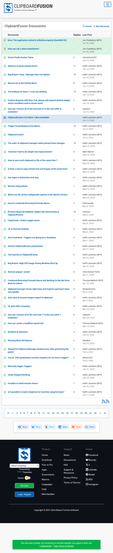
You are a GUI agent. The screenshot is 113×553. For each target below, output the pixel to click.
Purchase (24, 485)
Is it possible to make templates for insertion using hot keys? (36, 392)
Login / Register (24, 494)
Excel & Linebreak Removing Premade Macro (29, 203)
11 (43, 413)
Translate (27, 472)
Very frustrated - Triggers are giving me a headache (32, 237)
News (66, 455)
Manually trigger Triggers (20, 366)
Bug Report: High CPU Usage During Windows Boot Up (33, 263)
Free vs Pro (47, 465)
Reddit (92, 474)
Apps (44, 469)
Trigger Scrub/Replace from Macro (24, 126)
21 (90, 413)
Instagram (93, 484)
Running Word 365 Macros (20, 340)
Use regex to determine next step (23, 177)
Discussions (70, 460)
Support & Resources (69, 471)
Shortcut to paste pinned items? (23, 66)
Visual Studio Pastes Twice (20, 57)
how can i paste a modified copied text (26, 323)
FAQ (66, 465)
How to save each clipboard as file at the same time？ (33, 160)
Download (47, 460)
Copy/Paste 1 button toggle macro (24, 220)
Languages (47, 484)
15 (62, 413)
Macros (45, 479)
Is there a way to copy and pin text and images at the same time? (38, 169)
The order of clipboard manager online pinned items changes (36, 143)
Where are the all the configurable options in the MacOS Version (38, 194)
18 (76, 413)
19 (81, 413)
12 (48, 413)
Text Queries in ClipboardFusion (23, 255)
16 (67, 413)
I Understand (45, 546)
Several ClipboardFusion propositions (25, 246)
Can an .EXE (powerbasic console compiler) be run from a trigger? (38, 357)
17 (72, 413)
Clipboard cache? (16, 134)
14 (57, 413)
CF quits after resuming (19, 306)
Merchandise (48, 494)
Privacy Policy (70, 477)
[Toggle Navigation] (107, 4)
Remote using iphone (18, 186)
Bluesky (92, 460)
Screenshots (48, 474)
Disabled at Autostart (18, 332)
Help (44, 489)
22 (95, 413)
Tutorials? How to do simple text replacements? (30, 152)
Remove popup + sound (19, 272)
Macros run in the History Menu (22, 83)
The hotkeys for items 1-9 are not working (27, 92)
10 (39, 413)
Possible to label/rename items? (23, 383)
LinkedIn (93, 469)
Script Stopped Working (19, 375)
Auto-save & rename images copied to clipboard (30, 297)
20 (86, 413)
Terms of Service (72, 482)
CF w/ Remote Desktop (18, 229)
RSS (91, 479)
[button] (27, 8)
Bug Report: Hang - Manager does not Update (29, 74)
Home (45, 455)
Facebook (93, 455)
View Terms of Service (64, 546)
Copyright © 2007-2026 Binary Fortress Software (56, 510)
